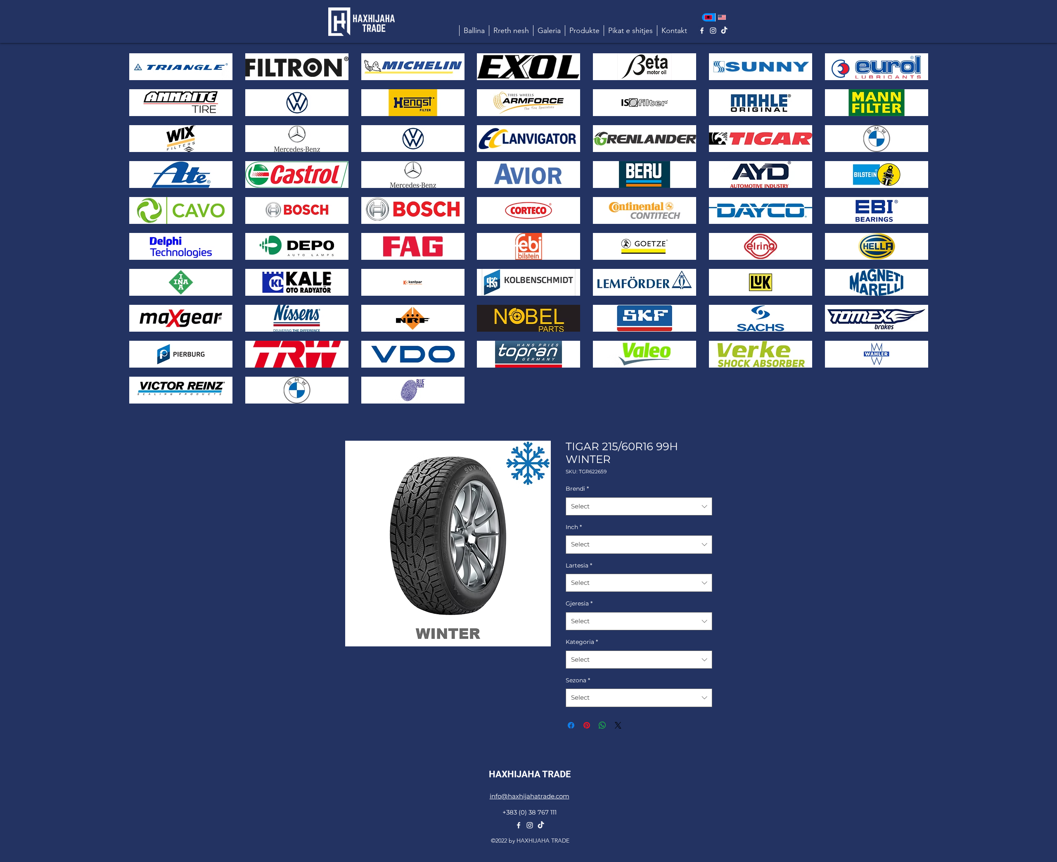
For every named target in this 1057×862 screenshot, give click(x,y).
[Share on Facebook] (571, 725)
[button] (584, 30)
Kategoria (582, 642)
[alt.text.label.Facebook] (702, 30)
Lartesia (579, 565)
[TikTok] (724, 30)
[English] (722, 17)
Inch (574, 527)
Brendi (577, 488)
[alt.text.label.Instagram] (713, 30)
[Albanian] (708, 17)
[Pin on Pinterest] (587, 725)
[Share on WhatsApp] (602, 725)
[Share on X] (618, 725)
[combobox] (639, 506)
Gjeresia (579, 603)
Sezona (578, 680)
